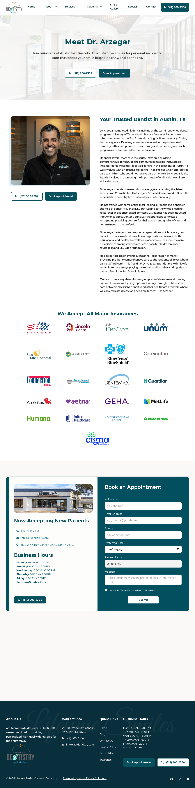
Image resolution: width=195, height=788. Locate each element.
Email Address (113, 513)
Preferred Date (114, 543)
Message (110, 571)
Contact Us (106, 740)
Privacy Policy (125, 590)
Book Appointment (115, 73)
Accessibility (106, 753)
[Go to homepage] (14, 7)
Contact (151, 6)
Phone (109, 528)
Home (31, 6)
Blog (102, 734)
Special (132, 6)
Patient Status (113, 557)
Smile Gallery (114, 6)
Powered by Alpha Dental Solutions (84, 778)
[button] (50, 7)
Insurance (105, 759)
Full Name (111, 499)
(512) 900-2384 (27, 531)
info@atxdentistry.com (32, 537)
